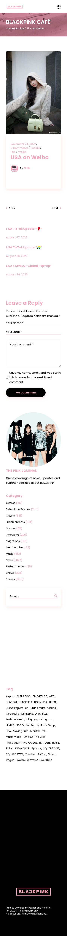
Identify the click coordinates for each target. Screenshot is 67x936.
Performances (15, 566)
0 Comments (19, 148)
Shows (10, 573)
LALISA (30, 725)
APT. (52, 696)
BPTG (52, 702)
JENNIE (10, 725)
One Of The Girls (34, 737)
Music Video (13, 737)
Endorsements (15, 522)
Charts (10, 516)
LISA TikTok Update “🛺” (24, 247)
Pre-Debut (30, 743)
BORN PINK (40, 702)
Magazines (13, 541)
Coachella (12, 714)
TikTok (42, 754)
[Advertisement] (33, 646)
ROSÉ (55, 743)
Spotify (36, 748)
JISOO (20, 725)
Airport (10, 696)
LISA (13, 152)
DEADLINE (27, 714)
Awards (10, 503)
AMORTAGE (40, 696)
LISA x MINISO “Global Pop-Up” (29, 266)
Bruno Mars (38, 708)
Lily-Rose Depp (45, 725)
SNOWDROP (22, 748)
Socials (19, 28)
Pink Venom (13, 743)
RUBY (9, 748)
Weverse (32, 760)
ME (43, 731)
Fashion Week (15, 719)
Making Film (20, 731)
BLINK (27, 168)
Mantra (35, 731)
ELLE (44, 714)
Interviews (12, 535)
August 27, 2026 (16, 237)
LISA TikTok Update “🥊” (24, 229)
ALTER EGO (23, 696)
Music (9, 554)
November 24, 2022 (23, 144)
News (9, 560)
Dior (37, 714)
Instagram (45, 719)
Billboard (11, 702)
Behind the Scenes (18, 509)
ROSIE (46, 743)
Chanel (52, 708)
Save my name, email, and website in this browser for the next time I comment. (35, 377)
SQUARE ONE (51, 748)
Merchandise (14, 547)
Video (51, 754)
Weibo (22, 152)
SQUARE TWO (14, 754)
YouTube (46, 760)
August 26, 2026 (16, 256)
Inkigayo (31, 719)
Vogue (10, 760)
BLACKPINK (25, 702)
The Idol (30, 754)
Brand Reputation (17, 708)
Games (10, 528)
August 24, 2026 (17, 274)
